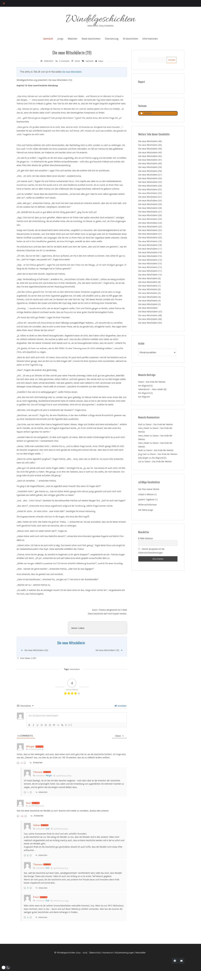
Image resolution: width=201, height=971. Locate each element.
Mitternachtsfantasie (147, 504)
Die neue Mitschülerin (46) (150, 141)
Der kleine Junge (145, 510)
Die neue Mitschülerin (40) (150, 163)
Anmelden (122, 706)
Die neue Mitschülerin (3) (149, 300)
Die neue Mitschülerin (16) (150, 252)
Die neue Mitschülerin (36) (150, 178)
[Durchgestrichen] (42, 725)
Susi (47, 828)
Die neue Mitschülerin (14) (150, 260)
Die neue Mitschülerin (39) (150, 167)
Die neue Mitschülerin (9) (149, 278)
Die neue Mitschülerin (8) (149, 282)
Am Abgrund (144, 397)
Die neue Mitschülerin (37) (150, 175)
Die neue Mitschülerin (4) (149, 297)
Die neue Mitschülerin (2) (149, 304)
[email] (181, 961)
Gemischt (48, 38)
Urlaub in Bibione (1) (147, 494)
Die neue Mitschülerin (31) (150, 197)
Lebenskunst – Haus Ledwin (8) (152, 389)
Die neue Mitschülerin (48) (150, 315)
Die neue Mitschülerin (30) (150, 200)
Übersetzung (111, 38)
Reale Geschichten (91, 38)
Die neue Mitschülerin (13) (150, 263)
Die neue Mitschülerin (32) (150, 193)
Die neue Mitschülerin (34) (150, 186)
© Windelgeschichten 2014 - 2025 (70, 952)
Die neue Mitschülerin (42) (150, 156)
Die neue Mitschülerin (72, 72)
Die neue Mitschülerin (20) (150, 237)
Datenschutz (95, 952)
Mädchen (72, 38)
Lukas (100, 61)
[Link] (62, 725)
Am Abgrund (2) (145, 393)
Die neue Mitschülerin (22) (150, 230)
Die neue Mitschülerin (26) (150, 215)
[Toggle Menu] (4, 3)
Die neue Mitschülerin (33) (150, 189)
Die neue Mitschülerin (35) (150, 182)
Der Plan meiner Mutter (148, 489)
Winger (49, 775)
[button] (5, 968)
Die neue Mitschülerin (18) (150, 245)
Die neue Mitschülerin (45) (150, 145)
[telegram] (175, 961)
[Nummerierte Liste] (46, 725)
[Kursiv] (33, 725)
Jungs (60, 38)
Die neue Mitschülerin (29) (150, 204)
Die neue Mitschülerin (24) (150, 223)
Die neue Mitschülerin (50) (150, 323)
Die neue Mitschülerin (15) (150, 256)
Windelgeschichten (100, 19)
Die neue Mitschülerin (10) (150, 274)
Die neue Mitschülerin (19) (150, 241)
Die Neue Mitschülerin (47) (150, 311)
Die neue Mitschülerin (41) (150, 160)
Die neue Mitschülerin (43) (150, 152)
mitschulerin (75, 669)
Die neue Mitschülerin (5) (149, 293)
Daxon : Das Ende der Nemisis (151, 382)
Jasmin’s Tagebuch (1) (148, 499)
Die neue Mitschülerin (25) (150, 219)
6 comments (64, 61)
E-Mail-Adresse (145, 538)
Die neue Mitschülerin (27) (150, 212)
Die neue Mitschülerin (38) (150, 171)
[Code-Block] (58, 725)
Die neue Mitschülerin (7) (149, 286)
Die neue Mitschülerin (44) (150, 149)
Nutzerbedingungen (124, 952)
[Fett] (29, 725)
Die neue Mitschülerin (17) (150, 249)
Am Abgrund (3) (145, 385)
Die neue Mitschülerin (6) (149, 289)
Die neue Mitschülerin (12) (150, 267)
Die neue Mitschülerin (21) (150, 234)
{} (66, 725)
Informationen (150, 38)
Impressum (107, 952)
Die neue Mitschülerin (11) (150, 271)
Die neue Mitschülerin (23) (150, 226)
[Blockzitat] (54, 725)
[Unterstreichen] (37, 725)
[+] (70, 725)
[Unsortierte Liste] (50, 725)
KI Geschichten (130, 38)
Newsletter (141, 952)
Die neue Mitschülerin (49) (150, 319)
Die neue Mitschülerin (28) (150, 208)
